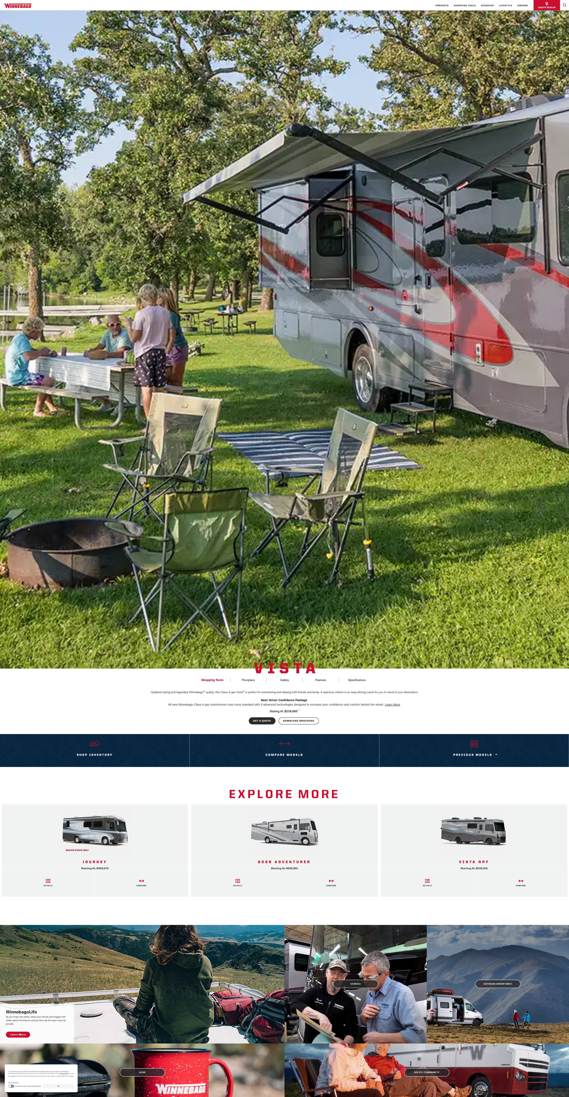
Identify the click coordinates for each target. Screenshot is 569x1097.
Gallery (284, 680)
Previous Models (472, 754)
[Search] (564, 5)
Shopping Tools (465, 5)
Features (320, 680)
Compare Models (284, 754)
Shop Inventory (95, 754)
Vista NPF (474, 862)
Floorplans (248, 680)
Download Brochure (298, 720)
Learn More (392, 704)
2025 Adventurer (284, 862)
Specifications (357, 680)
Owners (522, 5)
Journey (95, 862)
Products (442, 5)
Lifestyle (505, 5)
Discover (487, 5)
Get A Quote (262, 720)
